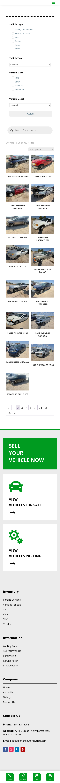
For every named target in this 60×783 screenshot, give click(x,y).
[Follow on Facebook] (5, 749)
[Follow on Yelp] (23, 749)
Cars (5, 609)
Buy (37, 779)
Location (23, 779)
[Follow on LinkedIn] (17, 749)
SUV (5, 619)
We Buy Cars (10, 646)
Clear (30, 113)
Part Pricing (9, 655)
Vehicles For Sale (12, 604)
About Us (8, 692)
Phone (10, 779)
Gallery (7, 697)
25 (46, 407)
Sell (50, 779)
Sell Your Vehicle (12, 650)
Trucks (7, 624)
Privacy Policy (10, 665)
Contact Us (9, 702)
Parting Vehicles (12, 599)
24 (40, 407)
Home (6, 687)
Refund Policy (10, 660)
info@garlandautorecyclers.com (29, 740)
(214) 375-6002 (21, 724)
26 (9, 413)
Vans (5, 614)
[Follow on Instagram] (11, 749)
